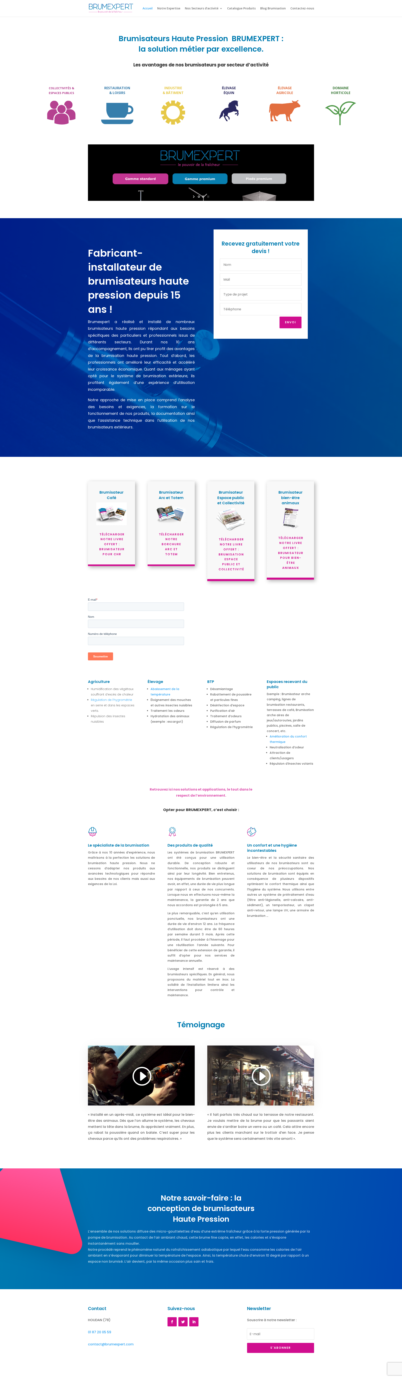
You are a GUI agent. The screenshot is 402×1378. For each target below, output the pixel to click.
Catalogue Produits (241, 8)
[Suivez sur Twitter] (183, 1321)
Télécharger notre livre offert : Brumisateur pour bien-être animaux (290, 553)
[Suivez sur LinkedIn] (193, 1321)
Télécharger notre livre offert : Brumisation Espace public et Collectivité (231, 554)
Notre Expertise (168, 8)
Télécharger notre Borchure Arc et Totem (171, 544)
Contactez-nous (302, 8)
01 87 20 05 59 (99, 1332)
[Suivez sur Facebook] (172, 1321)
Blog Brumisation (273, 8)
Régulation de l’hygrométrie (111, 700)
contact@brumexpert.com (111, 1344)
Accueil (148, 8)
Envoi (290, 322)
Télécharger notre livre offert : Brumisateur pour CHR (112, 544)
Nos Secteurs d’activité (201, 8)
